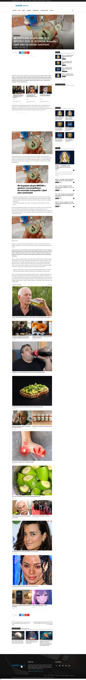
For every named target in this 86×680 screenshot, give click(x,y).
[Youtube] (69, 666)
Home (13, 13)
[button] (72, 10)
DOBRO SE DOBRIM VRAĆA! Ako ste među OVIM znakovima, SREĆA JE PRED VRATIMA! (32, 642)
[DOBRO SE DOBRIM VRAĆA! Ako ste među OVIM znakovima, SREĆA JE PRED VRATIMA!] (32, 635)
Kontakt (30, 0)
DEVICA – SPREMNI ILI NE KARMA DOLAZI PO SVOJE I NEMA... (63, 167)
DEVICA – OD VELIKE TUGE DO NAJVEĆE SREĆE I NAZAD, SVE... (69, 118)
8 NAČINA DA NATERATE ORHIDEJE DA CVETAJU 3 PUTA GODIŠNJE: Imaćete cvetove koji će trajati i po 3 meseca (43, 623)
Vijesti (23, 10)
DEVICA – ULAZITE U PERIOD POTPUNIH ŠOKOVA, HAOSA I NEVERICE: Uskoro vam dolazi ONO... (64, 204)
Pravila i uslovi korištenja (41, 0)
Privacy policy (48, 0)
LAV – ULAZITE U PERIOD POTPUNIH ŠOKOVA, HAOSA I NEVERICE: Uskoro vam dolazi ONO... (64, 187)
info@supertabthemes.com (38, 671)
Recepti (51, 10)
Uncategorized (14, 639)
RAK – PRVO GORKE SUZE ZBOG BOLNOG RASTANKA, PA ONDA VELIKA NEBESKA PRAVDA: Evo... (64, 195)
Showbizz (29, 10)
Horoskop (63, 65)
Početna (23, 0)
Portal (56, 170)
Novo (19, 10)
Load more (64, 79)
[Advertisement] (32, 65)
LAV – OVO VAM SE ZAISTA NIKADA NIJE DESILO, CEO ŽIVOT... (67, 62)
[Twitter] (59, 666)
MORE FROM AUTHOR (25, 628)
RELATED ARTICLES (16, 628)
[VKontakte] (66, 666)
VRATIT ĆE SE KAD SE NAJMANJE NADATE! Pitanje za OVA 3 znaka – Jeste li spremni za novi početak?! (18, 642)
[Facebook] (56, 666)
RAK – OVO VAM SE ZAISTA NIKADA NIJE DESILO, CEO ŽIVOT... (67, 69)
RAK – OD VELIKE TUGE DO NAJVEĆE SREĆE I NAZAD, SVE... (69, 129)
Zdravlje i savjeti (44, 10)
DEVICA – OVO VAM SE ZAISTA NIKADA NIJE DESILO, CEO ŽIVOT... (67, 56)
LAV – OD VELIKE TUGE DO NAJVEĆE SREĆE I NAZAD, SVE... (69, 140)
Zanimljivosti (36, 10)
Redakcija (16, 47)
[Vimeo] (63, 666)
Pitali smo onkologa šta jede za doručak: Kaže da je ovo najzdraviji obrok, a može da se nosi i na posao (21, 623)
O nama (26, 0)
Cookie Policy (34, 0)
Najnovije (27, 639)
